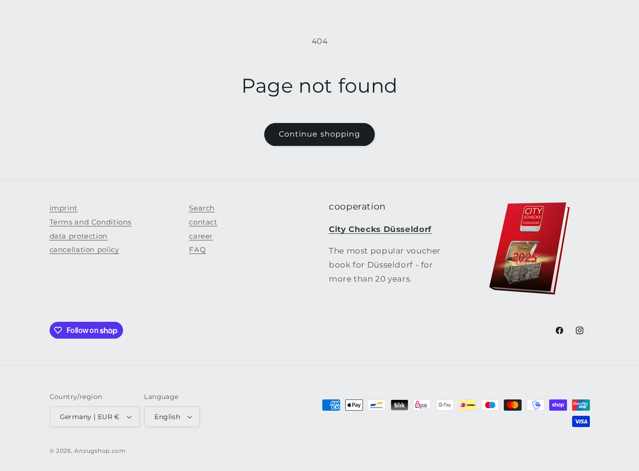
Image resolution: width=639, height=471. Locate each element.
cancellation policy (84, 250)
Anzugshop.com (100, 451)
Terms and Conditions (91, 222)
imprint (64, 208)
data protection (79, 236)
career (201, 236)
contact (203, 222)
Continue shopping (319, 134)
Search (202, 208)
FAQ (197, 250)
